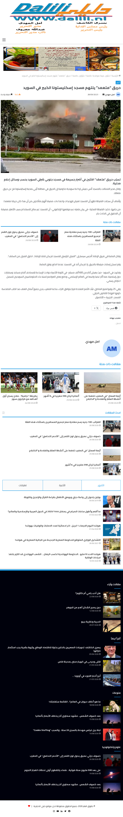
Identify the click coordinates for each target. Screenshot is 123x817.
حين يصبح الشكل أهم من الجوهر (83, 607)
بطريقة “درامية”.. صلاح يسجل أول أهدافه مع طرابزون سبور (20, 397)
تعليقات (23, 485)
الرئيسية (115, 76)
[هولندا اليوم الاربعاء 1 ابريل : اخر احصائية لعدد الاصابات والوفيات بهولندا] (112, 530)
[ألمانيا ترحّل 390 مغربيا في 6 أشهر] (60, 382)
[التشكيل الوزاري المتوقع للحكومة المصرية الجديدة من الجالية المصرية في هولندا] (112, 544)
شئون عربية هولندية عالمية (98, 76)
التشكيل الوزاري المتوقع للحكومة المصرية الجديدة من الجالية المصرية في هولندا (58, 540)
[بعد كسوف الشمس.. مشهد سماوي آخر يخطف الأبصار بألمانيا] (112, 720)
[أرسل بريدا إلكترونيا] (103, 94)
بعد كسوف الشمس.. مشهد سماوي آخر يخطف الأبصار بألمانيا (68, 716)
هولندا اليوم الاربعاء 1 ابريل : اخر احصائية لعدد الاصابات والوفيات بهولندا (63, 526)
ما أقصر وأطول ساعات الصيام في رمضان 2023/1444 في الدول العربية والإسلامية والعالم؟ (54, 511)
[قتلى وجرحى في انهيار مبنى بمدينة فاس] (112, 666)
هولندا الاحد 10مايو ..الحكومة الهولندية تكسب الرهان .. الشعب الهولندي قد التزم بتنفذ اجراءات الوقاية (55, 556)
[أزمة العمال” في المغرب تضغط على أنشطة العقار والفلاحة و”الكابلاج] (102, 382)
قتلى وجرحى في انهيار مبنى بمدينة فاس (79, 662)
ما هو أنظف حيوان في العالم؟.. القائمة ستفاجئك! (75, 702)
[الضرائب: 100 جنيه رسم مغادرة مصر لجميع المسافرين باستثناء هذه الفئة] (111, 236)
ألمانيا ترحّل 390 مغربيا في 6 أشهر (61, 396)
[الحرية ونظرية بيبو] (112, 626)
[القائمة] (4, 39)
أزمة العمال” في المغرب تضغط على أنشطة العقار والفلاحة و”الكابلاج (102, 397)
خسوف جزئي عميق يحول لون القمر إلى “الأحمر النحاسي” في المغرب (19, 234)
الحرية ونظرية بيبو (91, 622)
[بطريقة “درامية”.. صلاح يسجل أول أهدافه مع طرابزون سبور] (19, 382)
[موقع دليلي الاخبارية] (61, 18)
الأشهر (101, 485)
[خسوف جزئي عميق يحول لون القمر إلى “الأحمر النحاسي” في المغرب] (49, 236)
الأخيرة (62, 485)
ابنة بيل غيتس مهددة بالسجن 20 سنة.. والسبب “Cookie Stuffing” (67, 730)
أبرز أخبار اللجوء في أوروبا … (86, 676)
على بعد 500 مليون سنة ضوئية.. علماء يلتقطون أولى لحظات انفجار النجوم (62, 770)
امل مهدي (110, 94)
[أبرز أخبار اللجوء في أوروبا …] (112, 680)
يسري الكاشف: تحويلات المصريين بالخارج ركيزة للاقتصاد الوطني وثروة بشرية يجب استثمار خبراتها (54, 649)
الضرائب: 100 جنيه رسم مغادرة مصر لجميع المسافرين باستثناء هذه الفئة (82, 236)
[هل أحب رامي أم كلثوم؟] (112, 598)
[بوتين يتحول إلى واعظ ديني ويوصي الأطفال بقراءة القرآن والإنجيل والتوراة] (112, 502)
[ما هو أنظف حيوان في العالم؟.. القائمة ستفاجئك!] (112, 706)
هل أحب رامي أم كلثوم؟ (88, 593)
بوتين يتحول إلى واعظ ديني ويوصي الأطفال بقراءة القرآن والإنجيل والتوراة (62, 497)
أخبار (118, 82)
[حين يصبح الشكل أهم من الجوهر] (112, 612)
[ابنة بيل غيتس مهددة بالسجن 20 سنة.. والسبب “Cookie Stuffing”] (112, 735)
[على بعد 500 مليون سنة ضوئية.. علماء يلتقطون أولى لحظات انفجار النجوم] (112, 775)
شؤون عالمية (78, 76)
